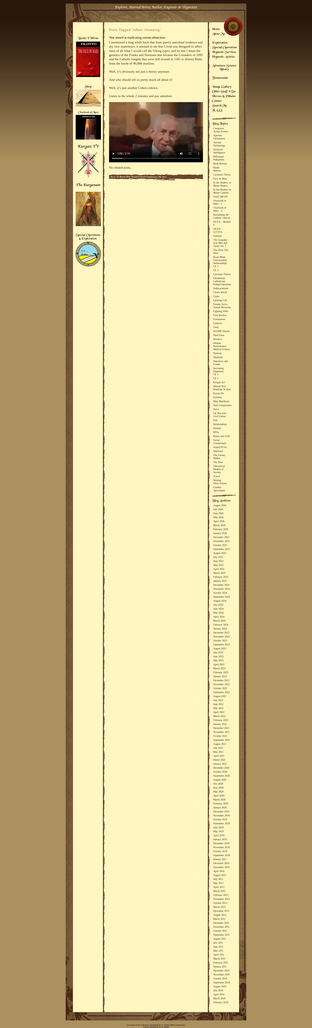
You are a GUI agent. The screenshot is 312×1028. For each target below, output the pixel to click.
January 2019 (220, 839)
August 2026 (219, 505)
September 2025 (221, 549)
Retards (217, 428)
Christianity (219, 278)
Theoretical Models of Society (219, 469)
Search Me (219, 106)
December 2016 (221, 863)
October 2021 (220, 735)
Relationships (220, 263)
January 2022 (220, 724)
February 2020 (220, 803)
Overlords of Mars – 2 (219, 209)
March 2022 (219, 716)
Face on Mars (220, 178)
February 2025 (220, 576)
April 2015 (218, 887)
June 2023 (218, 656)
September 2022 (221, 692)
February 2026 (220, 529)
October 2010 (220, 978)
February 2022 (220, 720)
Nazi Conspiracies (222, 405)
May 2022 (218, 708)
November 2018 (221, 847)
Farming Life (220, 300)
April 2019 (218, 835)
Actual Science (220, 131)
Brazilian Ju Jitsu (222, 389)
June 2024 (218, 608)
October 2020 (220, 771)
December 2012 (221, 910)
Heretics (217, 339)
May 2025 (218, 565)
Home (216, 29)
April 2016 (218, 871)
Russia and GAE (221, 436)
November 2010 (221, 974)
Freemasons (219, 319)
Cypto (216, 296)
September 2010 (221, 982)
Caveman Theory (222, 174)
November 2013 (221, 899)
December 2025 (221, 537)
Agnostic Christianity (219, 137)
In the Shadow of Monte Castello (222, 191)
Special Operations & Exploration (88, 237)
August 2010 (219, 986)
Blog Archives (221, 501)
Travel (216, 476)
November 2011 (221, 926)
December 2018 (221, 843)
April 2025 (218, 568)
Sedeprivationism (222, 284)
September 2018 (221, 855)
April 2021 (218, 755)
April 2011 (218, 954)
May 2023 (218, 660)
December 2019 (221, 811)
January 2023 (220, 676)
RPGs (216, 432)
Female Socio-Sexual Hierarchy (222, 306)
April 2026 (218, 521)
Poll (215, 420)
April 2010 (218, 994)
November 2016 (221, 867)
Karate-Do (218, 393)
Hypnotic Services (224, 52)
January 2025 (220, 580)
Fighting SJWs (220, 311)
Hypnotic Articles (223, 57)
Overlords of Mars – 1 (219, 202)
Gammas (217, 323)
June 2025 (218, 561)
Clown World (220, 292)
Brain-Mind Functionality (220, 259)
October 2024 (220, 592)
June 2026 (218, 513)
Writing (217, 480)
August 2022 (219, 696)
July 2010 (218, 990)
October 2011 (220, 930)
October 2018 (220, 851)
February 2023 (220, 672)
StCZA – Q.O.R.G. (218, 230)
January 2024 (220, 628)
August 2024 (219, 600)
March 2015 (219, 891)
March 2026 (219, 525)
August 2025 (219, 553)
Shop (88, 87)
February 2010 (220, 1002)
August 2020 (219, 779)
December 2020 (221, 767)
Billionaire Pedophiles (218, 158)
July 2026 (218, 509)
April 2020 (218, 795)
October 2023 (220, 640)
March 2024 (219, 620)
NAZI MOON (220, 196)
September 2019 (221, 823)
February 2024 (220, 624)
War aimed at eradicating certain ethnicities (137, 37)
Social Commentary (148, 177)
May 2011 (218, 950)
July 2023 (218, 652)
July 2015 (218, 879)
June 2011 (218, 946)
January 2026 (220, 533)
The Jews (162, 177)
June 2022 (218, 704)
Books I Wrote (88, 38)
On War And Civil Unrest (219, 415)
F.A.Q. (217, 110)
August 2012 (219, 914)
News (216, 409)
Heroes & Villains (224, 96)
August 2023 (219, 648)
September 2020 (221, 775)
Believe (217, 170)
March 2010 (219, 998)
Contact (217, 101)
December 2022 (221, 680)
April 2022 (218, 712)
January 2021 (220, 763)
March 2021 (219, 759)
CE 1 (215, 374)
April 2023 (218, 664)
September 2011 (221, 934)
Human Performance (219, 345)
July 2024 (218, 604)
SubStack (218, 451)
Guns (215, 327)
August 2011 (219, 938)
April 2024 (218, 616)
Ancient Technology (219, 144)
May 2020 (218, 791)
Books (216, 167)
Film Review (219, 315)
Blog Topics (220, 124)
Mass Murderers (221, 401)
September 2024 (221, 596)
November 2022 (221, 684)
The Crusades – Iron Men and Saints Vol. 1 (221, 242)
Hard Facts (218, 335)
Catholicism (219, 281)
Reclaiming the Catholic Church (221, 216)
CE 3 (215, 270)
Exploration (220, 43)
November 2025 (221, 541)
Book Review (220, 163)
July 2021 (218, 747)
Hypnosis (218, 357)
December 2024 (221, 584)
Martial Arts (219, 386)
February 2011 (220, 962)
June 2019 (218, 827)
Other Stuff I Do (224, 92)
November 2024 (221, 588)
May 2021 (218, 751)
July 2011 (218, 942)
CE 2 (215, 266)
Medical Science (221, 349)
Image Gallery (221, 87)
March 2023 (219, 668)
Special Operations (224, 48)
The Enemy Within (219, 457)
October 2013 (220, 902)
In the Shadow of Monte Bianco (222, 184)
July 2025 (218, 557)
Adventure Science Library (224, 67)
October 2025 (220, 545)
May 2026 (218, 517)
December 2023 (221, 632)
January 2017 (220, 859)
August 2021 (219, 743)
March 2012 (219, 918)
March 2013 (219, 906)
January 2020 (220, 807)
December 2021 (221, 728)
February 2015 (220, 895)
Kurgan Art (219, 382)
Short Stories (220, 483)
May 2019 (218, 831)
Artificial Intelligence (219, 151)
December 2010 (221, 970)
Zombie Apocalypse (219, 489)
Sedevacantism (220, 288)
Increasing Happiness (218, 370)
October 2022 (220, 688)
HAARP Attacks (221, 331)
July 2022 (218, 700)
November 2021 (221, 732)
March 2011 (219, 958)
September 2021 (221, 739)
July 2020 (218, 783)
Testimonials (220, 78)
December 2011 (221, 922)
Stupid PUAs (220, 447)
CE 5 (215, 378)
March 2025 (219, 572)
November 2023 (221, 636)
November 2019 (221, 815)
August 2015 (219, 875)
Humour (217, 353)
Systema (217, 235)
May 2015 (218, 883)
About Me (218, 34)
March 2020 (219, 799)
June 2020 (218, 787)
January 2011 (220, 966)
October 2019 (220, 819)
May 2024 (218, 612)
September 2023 (221, 644)
